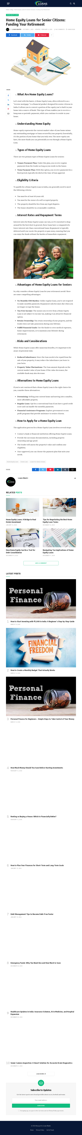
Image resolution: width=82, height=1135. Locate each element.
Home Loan (24, 462)
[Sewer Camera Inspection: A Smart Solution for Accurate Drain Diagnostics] (41, 1040)
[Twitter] (8, 100)
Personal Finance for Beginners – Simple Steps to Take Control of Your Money (42, 719)
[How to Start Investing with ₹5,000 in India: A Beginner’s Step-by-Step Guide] (41, 599)
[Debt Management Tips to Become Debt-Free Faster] (41, 891)
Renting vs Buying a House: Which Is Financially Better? (33, 816)
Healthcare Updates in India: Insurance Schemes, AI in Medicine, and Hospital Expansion (42, 1012)
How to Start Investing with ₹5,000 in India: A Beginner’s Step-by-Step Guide (42, 621)
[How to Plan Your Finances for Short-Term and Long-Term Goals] (41, 843)
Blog (11, 9)
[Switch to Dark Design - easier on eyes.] (70, 3)
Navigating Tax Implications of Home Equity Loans (58, 551)
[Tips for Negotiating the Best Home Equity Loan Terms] (59, 507)
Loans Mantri (16, 29)
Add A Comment (41, 563)
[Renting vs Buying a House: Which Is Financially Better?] (41, 794)
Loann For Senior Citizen (37, 462)
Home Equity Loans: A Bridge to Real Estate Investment (21, 520)
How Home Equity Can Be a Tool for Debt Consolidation (20, 551)
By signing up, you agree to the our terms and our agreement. (42, 1111)
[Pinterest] (8, 109)
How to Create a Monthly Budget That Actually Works (33, 670)
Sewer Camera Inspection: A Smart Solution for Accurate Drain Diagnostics (41, 1063)
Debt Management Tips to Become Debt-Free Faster (32, 914)
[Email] (8, 113)
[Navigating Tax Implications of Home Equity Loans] (59, 537)
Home (7, 9)
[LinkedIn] (8, 104)
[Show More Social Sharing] (52, 35)
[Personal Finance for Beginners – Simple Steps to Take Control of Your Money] (41, 696)
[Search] (74, 3)
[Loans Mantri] (41, 3)
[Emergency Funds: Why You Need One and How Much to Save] (41, 940)
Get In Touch (50, 1130)
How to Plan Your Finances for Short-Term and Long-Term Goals (37, 865)
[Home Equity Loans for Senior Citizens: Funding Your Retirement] (41, 62)
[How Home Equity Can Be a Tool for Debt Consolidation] (22, 537)
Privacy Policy (53, 1111)
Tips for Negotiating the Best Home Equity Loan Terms (57, 520)
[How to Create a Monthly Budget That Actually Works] (41, 647)
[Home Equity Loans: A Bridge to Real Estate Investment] (22, 507)
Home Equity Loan (12, 15)
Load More (40, 1074)
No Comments (60, 29)
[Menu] (8, 3)
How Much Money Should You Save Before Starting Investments (37, 768)
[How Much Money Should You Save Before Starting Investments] (41, 745)
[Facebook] (8, 95)
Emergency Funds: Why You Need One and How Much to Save (36, 963)
